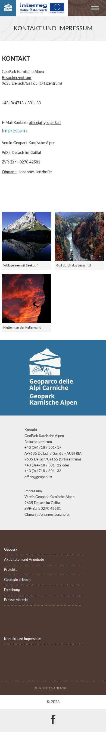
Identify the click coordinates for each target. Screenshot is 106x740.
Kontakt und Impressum (22, 639)
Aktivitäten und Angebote (24, 560)
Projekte (10, 570)
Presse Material (16, 600)
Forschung (12, 590)
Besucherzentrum (16, 78)
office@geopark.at (38, 477)
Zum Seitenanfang (50, 688)
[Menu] (95, 9)
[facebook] (53, 715)
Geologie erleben (17, 580)
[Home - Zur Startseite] (8, 8)
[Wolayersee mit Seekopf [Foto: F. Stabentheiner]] (26, 236)
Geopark (10, 549)
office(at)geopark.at (45, 123)
